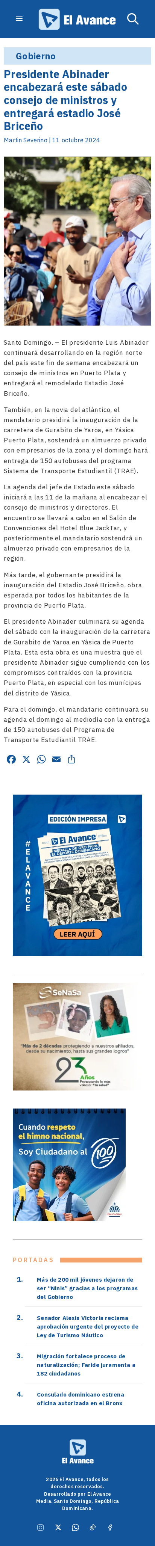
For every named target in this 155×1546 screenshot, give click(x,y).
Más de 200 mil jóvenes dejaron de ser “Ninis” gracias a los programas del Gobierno (87, 1288)
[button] (133, 19)
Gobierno (36, 56)
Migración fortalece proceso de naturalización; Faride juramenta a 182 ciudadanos (86, 1364)
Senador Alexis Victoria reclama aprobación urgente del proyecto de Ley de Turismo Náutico (87, 1326)
